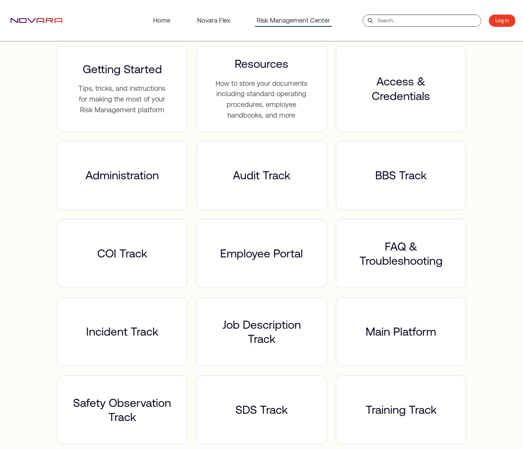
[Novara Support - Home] (36, 20)
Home (161, 20)
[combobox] (429, 20)
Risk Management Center (293, 20)
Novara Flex (213, 20)
